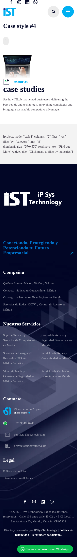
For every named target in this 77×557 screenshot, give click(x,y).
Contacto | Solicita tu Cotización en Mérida (29, 290)
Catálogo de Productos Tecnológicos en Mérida (32, 297)
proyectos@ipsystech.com (30, 445)
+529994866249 (24, 423)
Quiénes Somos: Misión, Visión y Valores (28, 283)
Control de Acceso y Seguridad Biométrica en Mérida (56, 340)
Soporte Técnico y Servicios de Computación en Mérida (19, 340)
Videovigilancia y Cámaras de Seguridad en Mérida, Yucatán (19, 376)
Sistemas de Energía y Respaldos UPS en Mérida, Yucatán (16, 358)
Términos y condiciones (18, 478)
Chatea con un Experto (28, 411)
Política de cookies (14, 471)
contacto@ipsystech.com (29, 434)
